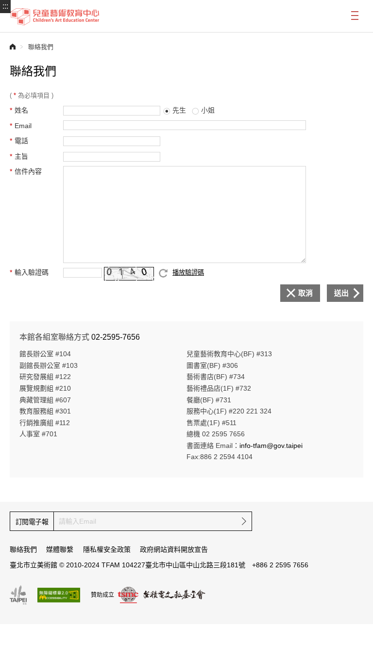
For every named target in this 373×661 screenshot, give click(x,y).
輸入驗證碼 (32, 272)
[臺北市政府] (18, 595)
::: (5, 6)
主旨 (21, 156)
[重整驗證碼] (163, 273)
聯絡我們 (23, 549)
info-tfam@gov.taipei (271, 445)
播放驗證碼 (188, 272)
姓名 (21, 110)
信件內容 (28, 171)
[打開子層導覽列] (356, 15)
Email (23, 126)
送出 (341, 293)
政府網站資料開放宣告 (174, 549)
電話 (21, 141)
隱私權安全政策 (107, 549)
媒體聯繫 (59, 549)
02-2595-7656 (115, 337)
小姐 (208, 110)
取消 (305, 293)
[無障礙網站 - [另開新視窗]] (58, 595)
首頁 (13, 47)
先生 (179, 110)
